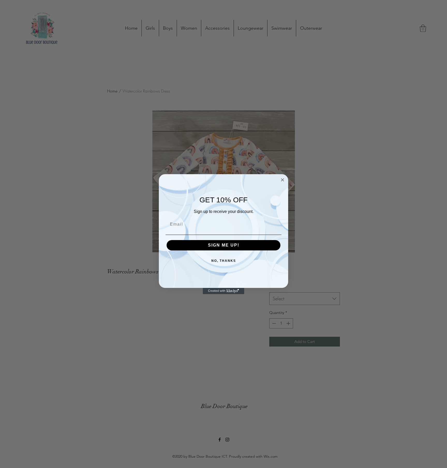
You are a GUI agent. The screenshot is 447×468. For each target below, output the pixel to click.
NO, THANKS (223, 261)
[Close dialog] (282, 180)
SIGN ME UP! (223, 245)
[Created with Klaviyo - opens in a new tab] (223, 291)
